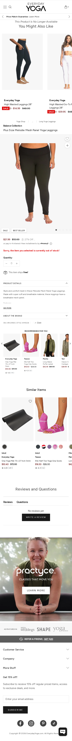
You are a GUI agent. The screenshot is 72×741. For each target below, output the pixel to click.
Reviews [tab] (8, 502)
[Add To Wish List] (67, 138)
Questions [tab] (22, 502)
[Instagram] (32, 723)
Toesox (27, 359)
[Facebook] (20, 723)
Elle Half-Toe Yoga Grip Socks (30, 363)
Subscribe (15, 710)
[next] (69, 17)
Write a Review (38, 518)
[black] (5, 447)
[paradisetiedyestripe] (55, 447)
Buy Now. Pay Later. (42, 16)
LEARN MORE (36, 590)
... (32, 121)
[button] (9, 373)
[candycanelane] (44, 447)
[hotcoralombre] (61, 447)
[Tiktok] (54, 723)
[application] (63, 732)
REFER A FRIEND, (38, 639)
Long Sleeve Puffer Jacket (48, 363)
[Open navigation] (5, 7)
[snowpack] (38, 447)
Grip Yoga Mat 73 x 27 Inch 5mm (10, 364)
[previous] (3, 17)
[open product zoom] (67, 145)
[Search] (10, 7)
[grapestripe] (49, 447)
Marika (45, 359)
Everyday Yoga (11, 359)
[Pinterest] (43, 723)
